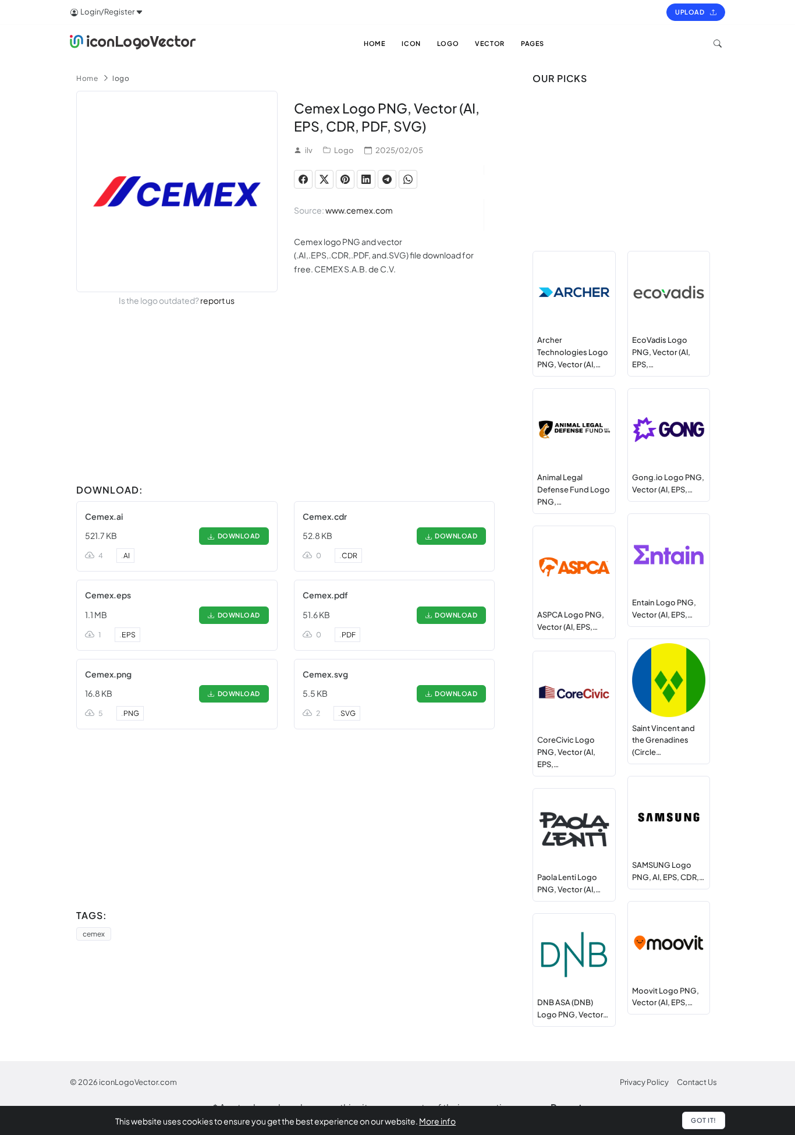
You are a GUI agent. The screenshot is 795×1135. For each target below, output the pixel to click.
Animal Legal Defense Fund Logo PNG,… (573, 489)
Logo (344, 150)
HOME (374, 43)
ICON (411, 43)
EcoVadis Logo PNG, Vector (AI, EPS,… (661, 352)
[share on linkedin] (366, 179)
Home (87, 78)
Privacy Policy (644, 1082)
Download (237, 536)
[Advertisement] (285, 397)
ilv (309, 150)
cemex (94, 934)
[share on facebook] (303, 179)
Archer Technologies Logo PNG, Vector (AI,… (572, 352)
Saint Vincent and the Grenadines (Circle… (663, 740)
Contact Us (697, 1082)
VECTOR (490, 43)
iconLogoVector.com (138, 1082)
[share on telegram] (387, 179)
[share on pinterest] (345, 179)
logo (120, 78)
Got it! (703, 1120)
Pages (532, 43)
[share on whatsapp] (408, 179)
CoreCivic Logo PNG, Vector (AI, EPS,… (566, 752)
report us (217, 300)
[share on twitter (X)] (324, 179)
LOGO (448, 43)
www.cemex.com (359, 210)
